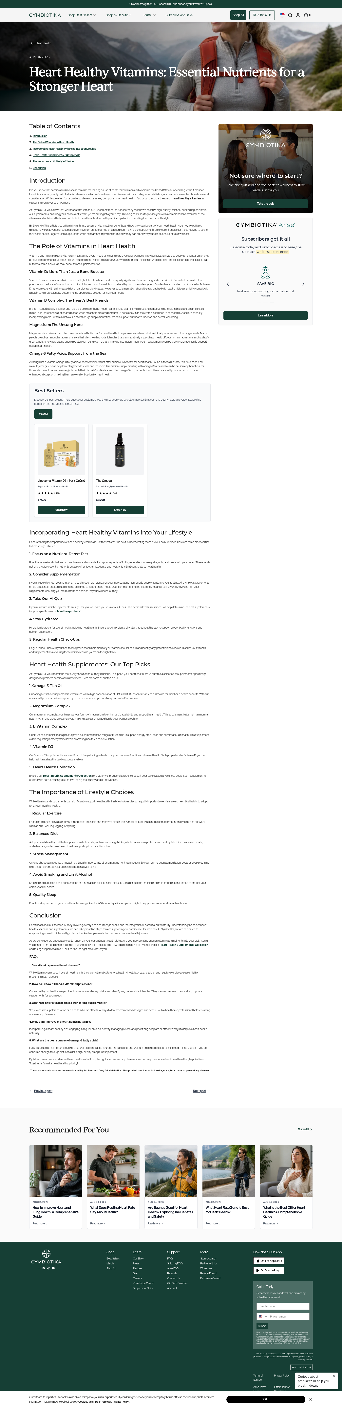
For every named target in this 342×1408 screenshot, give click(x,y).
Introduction (40, 136)
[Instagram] (43, 1268)
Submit (262, 1326)
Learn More (265, 315)
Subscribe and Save (179, 15)
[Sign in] (298, 15)
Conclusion (39, 168)
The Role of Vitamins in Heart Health (53, 142)
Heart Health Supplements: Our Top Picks (56, 155)
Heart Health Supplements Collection (67, 775)
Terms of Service (258, 1377)
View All (43, 414)
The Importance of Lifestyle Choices (54, 161)
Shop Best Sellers (80, 15)
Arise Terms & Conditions (260, 1389)
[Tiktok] (48, 1268)
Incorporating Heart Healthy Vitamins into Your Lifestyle (64, 149)
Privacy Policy (121, 1401)
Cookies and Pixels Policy (93, 1401)
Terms (300, 1343)
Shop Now (61, 510)
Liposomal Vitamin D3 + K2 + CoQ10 (61, 481)
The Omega (104, 481)
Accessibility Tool (301, 1367)
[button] (303, 284)
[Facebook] (39, 1268)
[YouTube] (53, 1268)
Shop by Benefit (117, 15)
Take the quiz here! (69, 611)
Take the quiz (265, 204)
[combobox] (262, 1316)
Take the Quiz (262, 15)
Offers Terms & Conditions (282, 1389)
